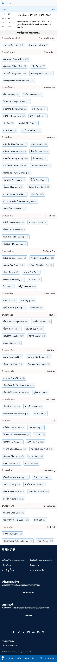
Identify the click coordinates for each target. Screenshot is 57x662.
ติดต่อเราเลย (28, 592)
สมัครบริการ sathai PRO (13, 560)
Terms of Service (9, 645)
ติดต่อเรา (34, 565)
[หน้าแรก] (3, 3)
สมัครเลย (28, 615)
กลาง (27, 658)
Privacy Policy (8, 640)
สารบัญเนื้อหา (8, 570)
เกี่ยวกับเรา (7, 565)
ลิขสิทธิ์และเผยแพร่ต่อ (41, 560)
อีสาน (34, 658)
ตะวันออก (49, 658)
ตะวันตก (9, 658)
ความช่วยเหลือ (37, 570)
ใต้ (41, 658)
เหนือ (19, 658)
